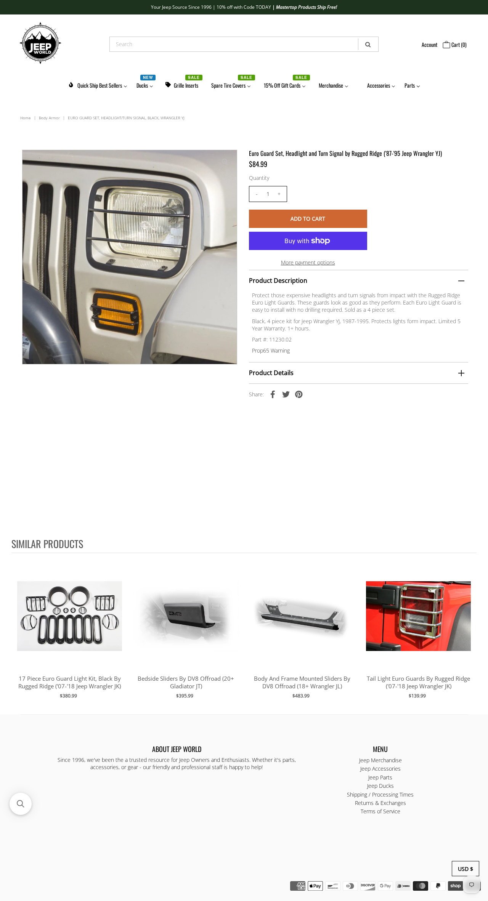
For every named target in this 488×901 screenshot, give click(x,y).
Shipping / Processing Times (380, 794)
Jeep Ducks (380, 785)
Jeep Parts (380, 777)
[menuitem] (97, 84)
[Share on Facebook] (273, 394)
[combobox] (244, 44)
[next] (469, 633)
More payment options (308, 262)
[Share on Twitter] (286, 394)
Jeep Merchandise (380, 760)
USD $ (465, 868)
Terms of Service (380, 811)
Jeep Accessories (380, 768)
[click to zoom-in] (225, 162)
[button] (21, 804)
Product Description (278, 280)
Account (429, 44)
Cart (458, 44)
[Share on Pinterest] (299, 394)
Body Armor (49, 117)
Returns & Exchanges (380, 802)
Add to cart (69, 623)
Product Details (271, 373)
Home (25, 117)
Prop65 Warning (271, 350)
